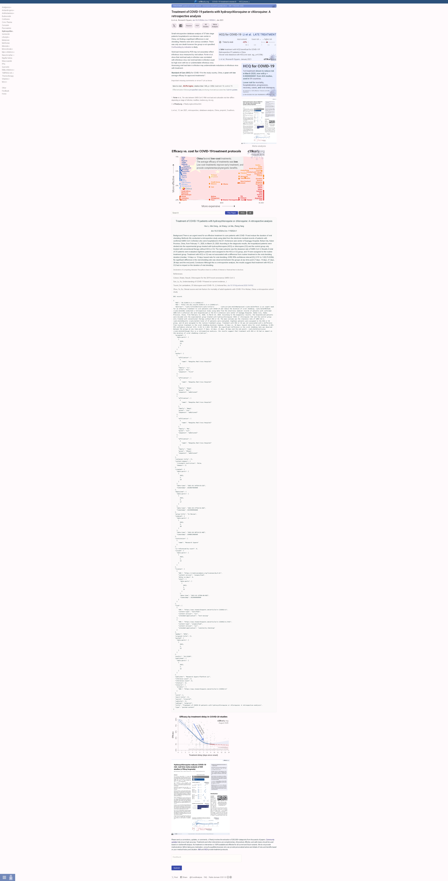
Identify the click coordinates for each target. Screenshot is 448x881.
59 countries (255, 78)
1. (172, 98)
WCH (206, 849)
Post (176, 877)
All (250, 213)
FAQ (205, 877)
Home (4, 94)
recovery (246, 87)
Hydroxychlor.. (7, 31)
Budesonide (6, 16)
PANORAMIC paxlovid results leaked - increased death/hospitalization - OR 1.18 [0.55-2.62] (208, 6)
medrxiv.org (204, 100)
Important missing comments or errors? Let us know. (192, 81)
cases (254, 87)
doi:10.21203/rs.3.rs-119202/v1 (204, 20)
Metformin (6, 43)
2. (172, 104)
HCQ (247, 66)
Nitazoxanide (7, 61)
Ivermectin (6, 34)
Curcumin (5, 25)
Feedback (5, 91)
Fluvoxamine (6, 28)
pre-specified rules (195, 90)
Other (4, 88)
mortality (259, 82)
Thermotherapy (8, 76)
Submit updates (231, 90)
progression (262, 85)
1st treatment (249, 71)
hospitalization (249, 85)
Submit (177, 868)
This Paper (231, 213)
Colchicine (6, 19)
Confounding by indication (182, 47)
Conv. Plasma (7, 22)
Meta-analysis (259, 146)
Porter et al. (208, 55)
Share (185, 877)
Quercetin (5, 67)
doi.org (210, 100)
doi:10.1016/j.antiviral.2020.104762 (240, 285)
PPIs (3, 64)
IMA (199, 849)
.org (204, 2)
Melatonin (5, 40)
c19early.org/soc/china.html (192, 104)
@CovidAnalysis (196, 877)
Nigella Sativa (7, 58)
